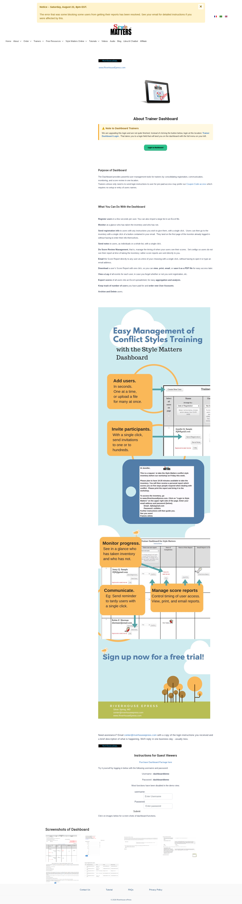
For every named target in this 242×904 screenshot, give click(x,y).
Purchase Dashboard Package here (155, 762)
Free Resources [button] (53, 41)
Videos (105, 41)
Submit (136, 811)
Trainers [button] (37, 41)
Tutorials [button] (93, 41)
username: (140, 792)
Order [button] (26, 41)
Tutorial (109, 889)
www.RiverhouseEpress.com (112, 67)
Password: (140, 802)
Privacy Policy (155, 889)
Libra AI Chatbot (130, 41)
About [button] (16, 41)
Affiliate (143, 41)
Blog (119, 41)
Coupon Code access (196, 184)
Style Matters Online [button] (75, 41)
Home (8, 41)
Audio (112, 41)
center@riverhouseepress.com (140, 735)
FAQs (130, 889)
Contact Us (85, 889)
